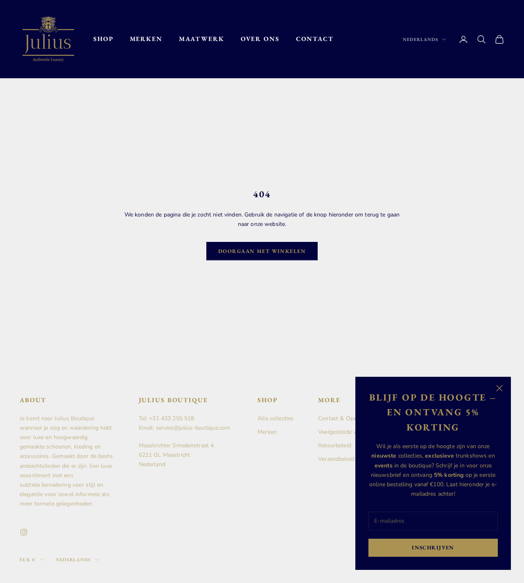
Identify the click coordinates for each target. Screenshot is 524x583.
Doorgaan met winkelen (262, 251)
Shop (103, 38)
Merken (146, 38)
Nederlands (420, 39)
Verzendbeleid (336, 459)
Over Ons (260, 38)
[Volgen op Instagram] (24, 532)
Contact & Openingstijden (351, 418)
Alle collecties (275, 418)
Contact (315, 38)
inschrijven (433, 547)
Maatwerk (201, 38)
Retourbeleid (334, 445)
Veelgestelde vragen (344, 432)
